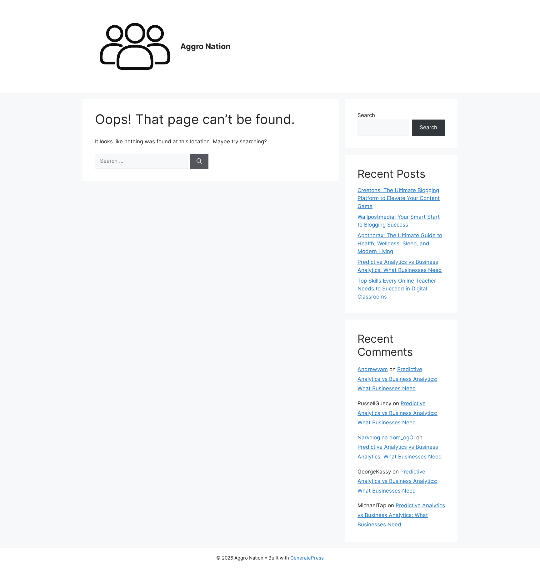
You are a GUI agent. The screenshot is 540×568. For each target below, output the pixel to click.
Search (366, 115)
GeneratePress (307, 558)
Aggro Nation (205, 46)
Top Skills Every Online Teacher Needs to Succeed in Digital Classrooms (397, 289)
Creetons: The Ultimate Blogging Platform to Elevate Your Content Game (399, 198)
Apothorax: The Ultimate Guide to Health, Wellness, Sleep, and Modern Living (400, 243)
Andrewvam (373, 369)
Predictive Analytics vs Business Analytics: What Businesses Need (398, 378)
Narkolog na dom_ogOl (386, 437)
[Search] (199, 161)
